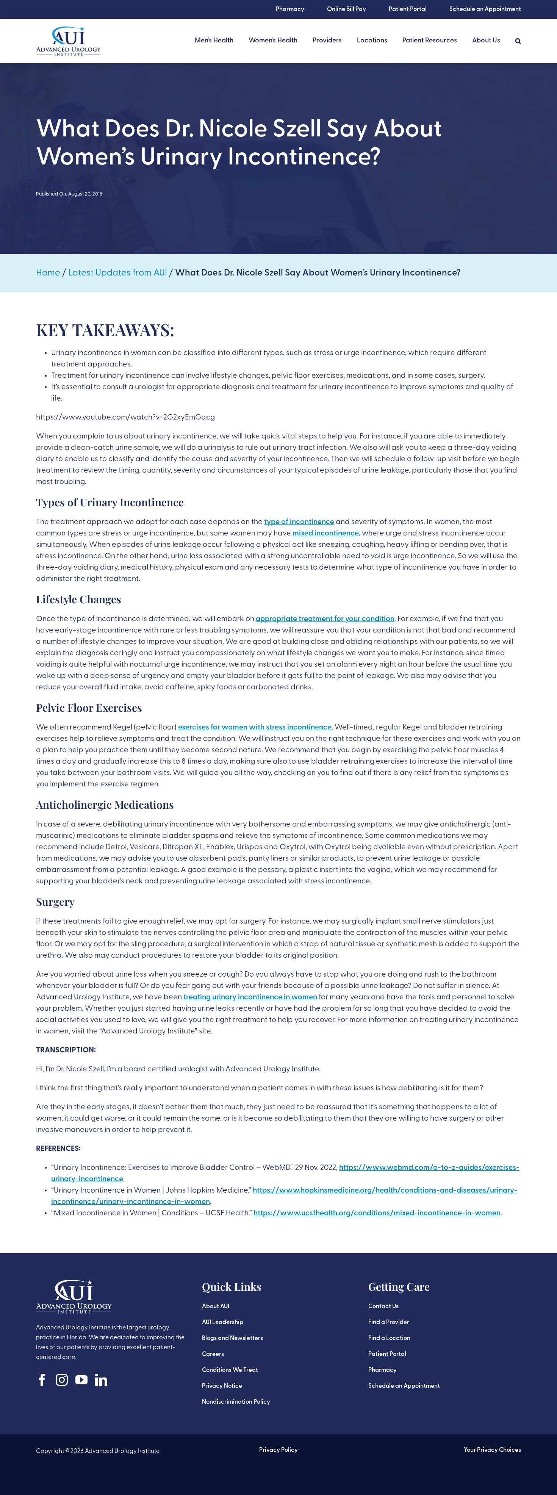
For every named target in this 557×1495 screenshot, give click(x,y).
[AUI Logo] (68, 30)
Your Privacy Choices (492, 1450)
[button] (518, 41)
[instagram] (62, 1380)
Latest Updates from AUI (117, 273)
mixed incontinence (326, 533)
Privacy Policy (278, 1450)
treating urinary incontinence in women (250, 997)
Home (48, 273)
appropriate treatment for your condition (325, 619)
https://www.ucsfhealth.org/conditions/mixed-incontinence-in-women (377, 1213)
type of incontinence (299, 522)
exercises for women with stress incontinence (255, 727)
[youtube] (81, 1380)
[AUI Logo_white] (74, 1283)
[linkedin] (101, 1380)
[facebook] (42, 1380)
